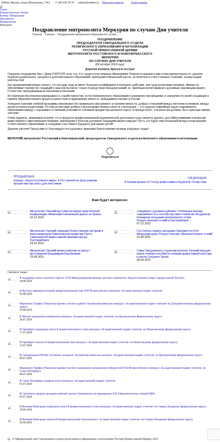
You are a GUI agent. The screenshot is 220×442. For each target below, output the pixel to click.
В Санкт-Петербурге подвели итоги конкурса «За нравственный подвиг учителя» (68, 380)
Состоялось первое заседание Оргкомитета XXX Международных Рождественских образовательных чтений (174, 232)
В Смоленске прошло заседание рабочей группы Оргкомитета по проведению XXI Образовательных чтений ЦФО (87, 393)
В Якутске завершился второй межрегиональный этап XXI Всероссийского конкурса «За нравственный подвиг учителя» (91, 290)
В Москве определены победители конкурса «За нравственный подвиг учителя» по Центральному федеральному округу (91, 316)
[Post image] (17, 217)
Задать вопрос (139, 2)
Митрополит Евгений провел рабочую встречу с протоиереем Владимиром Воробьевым (60, 252)
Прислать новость (112, 2)
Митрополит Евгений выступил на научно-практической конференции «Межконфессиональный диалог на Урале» (66, 213)
